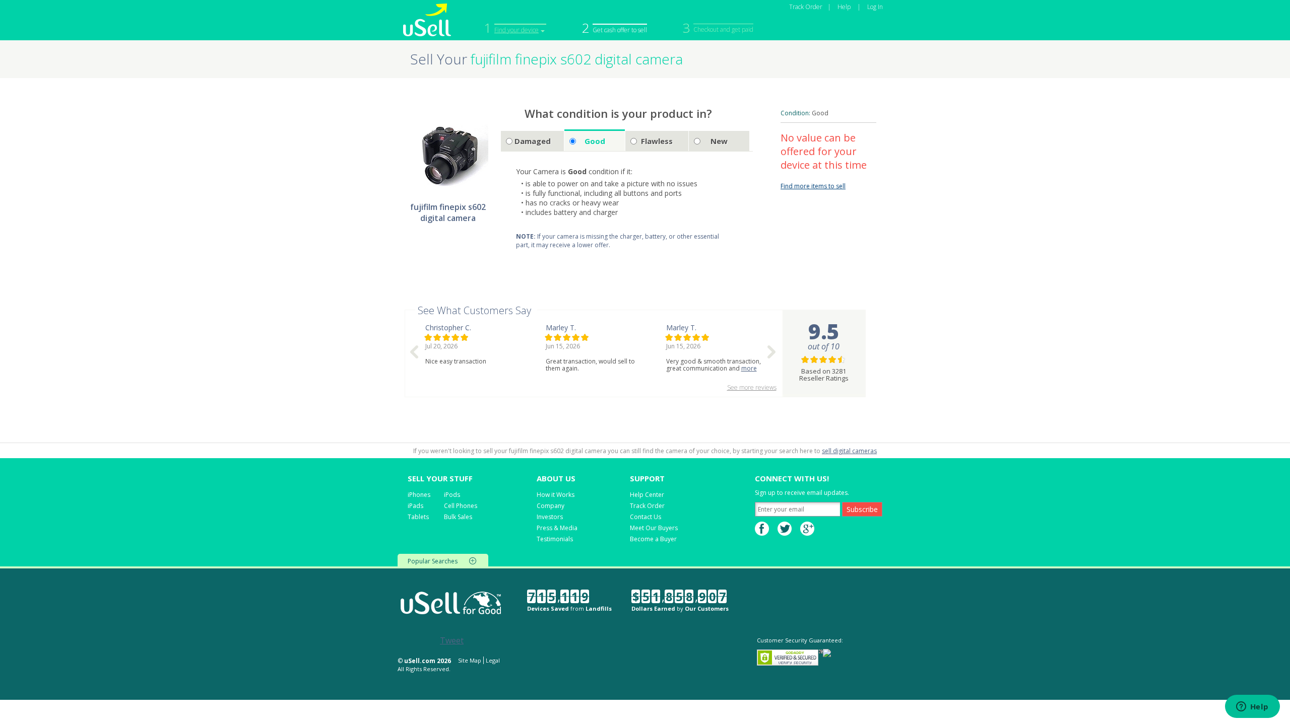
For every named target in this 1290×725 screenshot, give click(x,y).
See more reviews (752, 387)
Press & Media (557, 528)
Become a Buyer (653, 539)
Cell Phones (460, 505)
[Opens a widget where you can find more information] (1252, 707)
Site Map (469, 660)
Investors (550, 517)
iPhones (419, 494)
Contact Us (645, 517)
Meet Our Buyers (654, 528)
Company (550, 505)
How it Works (555, 494)
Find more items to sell (813, 186)
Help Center (647, 494)
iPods (452, 494)
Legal (493, 660)
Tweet (452, 640)
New (719, 141)
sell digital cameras (849, 451)
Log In (875, 7)
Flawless (657, 141)
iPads (415, 505)
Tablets (418, 517)
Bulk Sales (458, 517)
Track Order (805, 7)
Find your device (516, 30)
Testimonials (555, 539)
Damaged (532, 141)
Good (595, 141)
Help (844, 7)
